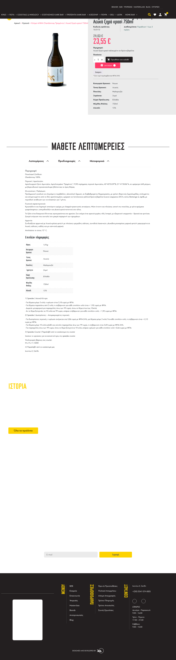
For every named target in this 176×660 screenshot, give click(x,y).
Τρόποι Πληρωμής (106, 600)
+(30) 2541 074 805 (141, 591)
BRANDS (115, 7)
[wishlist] (155, 14)
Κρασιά (25, 23)
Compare (98, 72)
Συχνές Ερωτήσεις (106, 610)
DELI (112, 15)
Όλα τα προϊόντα (23, 430)
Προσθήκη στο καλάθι (120, 60)
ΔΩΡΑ (119, 15)
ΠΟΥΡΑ (104, 15)
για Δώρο (108, 65)
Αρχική (17, 23)
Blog (72, 620)
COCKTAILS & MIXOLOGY (28, 15)
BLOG (148, 7)
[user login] (160, 14)
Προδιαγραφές (66, 161)
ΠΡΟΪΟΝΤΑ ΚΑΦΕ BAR (76, 15)
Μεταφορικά (97, 161)
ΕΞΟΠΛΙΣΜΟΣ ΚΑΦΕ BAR (53, 15)
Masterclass (74, 605)
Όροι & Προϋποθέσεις (107, 586)
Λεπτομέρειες (36, 161)
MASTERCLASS (139, 7)
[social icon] (134, 601)
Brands (72, 610)
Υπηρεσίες (74, 600)
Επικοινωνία (75, 596)
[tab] (38, 161)
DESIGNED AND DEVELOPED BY (84, 651)
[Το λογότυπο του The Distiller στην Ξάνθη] (87, 7)
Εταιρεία (73, 591)
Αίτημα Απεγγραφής (106, 596)
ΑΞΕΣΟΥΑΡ (93, 15)
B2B (120, 7)
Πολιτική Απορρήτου (107, 591)
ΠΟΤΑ (11, 15)
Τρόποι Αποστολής (106, 605)
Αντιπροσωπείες (76, 615)
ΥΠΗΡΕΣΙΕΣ (128, 7)
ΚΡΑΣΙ (3, 15)
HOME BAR (130, 15)
